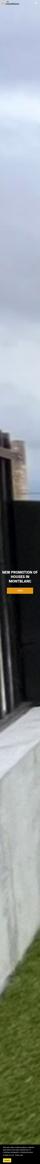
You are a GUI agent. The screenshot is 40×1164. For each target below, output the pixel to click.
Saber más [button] (19, 1155)
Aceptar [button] (7, 1160)
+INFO (20, 590)
